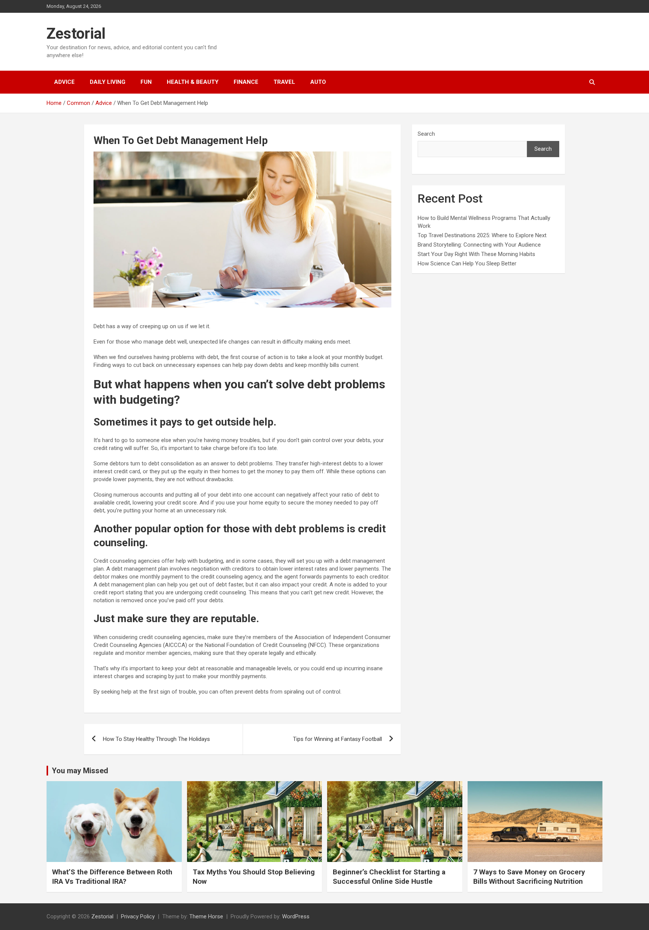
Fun (146, 82)
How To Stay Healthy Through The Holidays (156, 739)
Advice (64, 82)
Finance (246, 82)
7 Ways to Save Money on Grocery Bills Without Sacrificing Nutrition (529, 877)
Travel (284, 82)
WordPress (295, 916)
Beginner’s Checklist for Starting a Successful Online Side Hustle (389, 877)
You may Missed (80, 770)
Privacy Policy (138, 916)
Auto (318, 82)
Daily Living (107, 82)
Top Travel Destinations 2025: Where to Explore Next (482, 235)
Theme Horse (206, 916)
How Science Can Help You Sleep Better (467, 263)
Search (426, 133)
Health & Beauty (193, 82)
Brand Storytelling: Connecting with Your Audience (479, 244)
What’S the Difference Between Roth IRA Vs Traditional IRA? (112, 877)
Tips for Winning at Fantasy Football (337, 739)
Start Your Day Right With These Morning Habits (476, 254)
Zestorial (76, 33)
